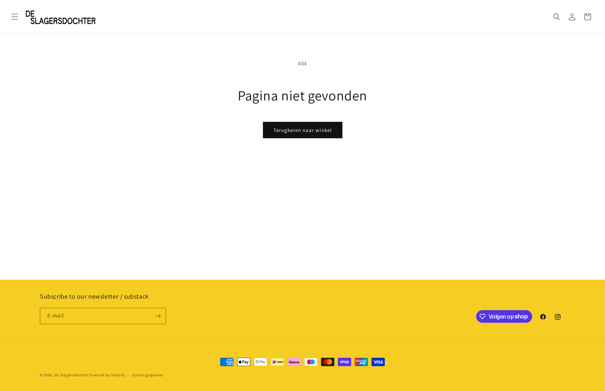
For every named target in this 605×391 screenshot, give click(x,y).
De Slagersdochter (71, 374)
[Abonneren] (158, 316)
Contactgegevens (148, 374)
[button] (14, 17)
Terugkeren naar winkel (302, 130)
